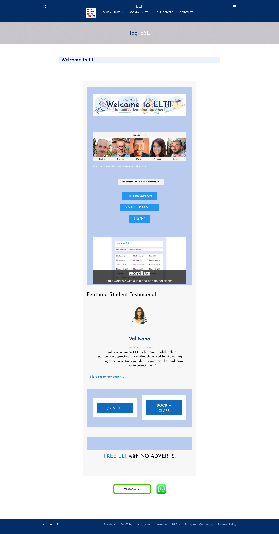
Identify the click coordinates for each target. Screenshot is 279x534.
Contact (186, 12)
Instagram (144, 524)
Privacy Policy (227, 524)
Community (139, 12)
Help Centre (164, 12)
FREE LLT (115, 456)
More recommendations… (107, 376)
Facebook (110, 524)
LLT (56, 524)
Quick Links (112, 12)
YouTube (126, 524)
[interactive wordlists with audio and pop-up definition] (139, 260)
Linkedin (161, 524)
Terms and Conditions (199, 524)
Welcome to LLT (79, 60)
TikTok (176, 524)
